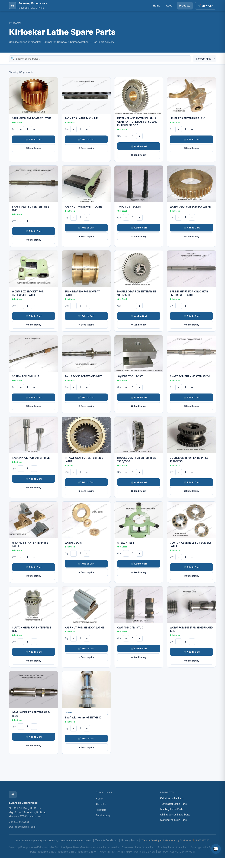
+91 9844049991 (19, 822)
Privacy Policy (129, 840)
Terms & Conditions (106, 840)
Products (184, 5)
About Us (101, 804)
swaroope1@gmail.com (22, 826)
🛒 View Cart (205, 5)
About (169, 5)
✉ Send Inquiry (33, 148)
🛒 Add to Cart (33, 139)
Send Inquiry (103, 815)
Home (156, 5)
